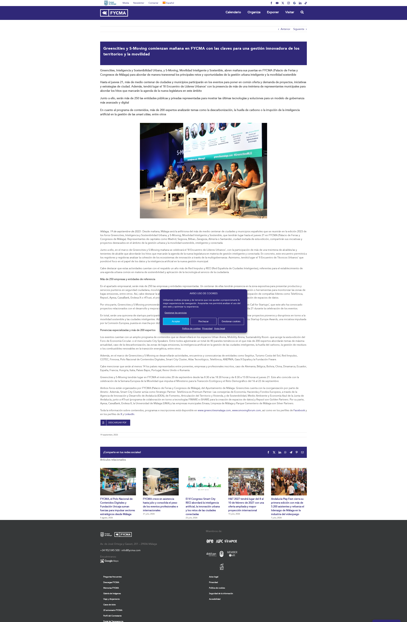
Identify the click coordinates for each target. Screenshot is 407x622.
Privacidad (207, 328)
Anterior (285, 29)
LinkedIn (129, 414)
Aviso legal (219, 328)
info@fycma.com (131, 550)
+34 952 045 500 (110, 550)
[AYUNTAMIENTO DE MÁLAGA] (110, 3)
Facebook (299, 410)
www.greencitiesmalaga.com (214, 410)
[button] (302, 12)
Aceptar (176, 321)
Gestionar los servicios (176, 312)
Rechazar (203, 321)
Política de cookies (191, 328)
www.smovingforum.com (246, 410)
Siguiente (298, 29)
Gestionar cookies (231, 321)
